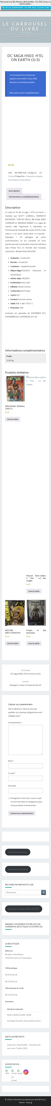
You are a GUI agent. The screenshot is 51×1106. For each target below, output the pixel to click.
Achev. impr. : (16, 278)
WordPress (40, 1099)
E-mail (12, 773)
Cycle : (13, 295)
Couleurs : (15, 266)
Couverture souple (34, 176)
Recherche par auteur (17, 852)
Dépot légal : (16, 270)
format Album (24, 180)
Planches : (15, 307)
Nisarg (29, 1102)
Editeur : (14, 286)
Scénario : (15, 258)
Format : (14, 299)
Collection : (15, 291)
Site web (12, 785)
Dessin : (14, 262)
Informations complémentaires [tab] (24, 196)
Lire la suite (12, 419)
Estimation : (16, 282)
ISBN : (13, 303)
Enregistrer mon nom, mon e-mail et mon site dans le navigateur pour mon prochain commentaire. (26, 801)
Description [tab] (14, 190)
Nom (11, 761)
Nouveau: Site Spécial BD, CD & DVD (23, 909)
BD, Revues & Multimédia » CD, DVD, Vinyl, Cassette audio (25, 8)
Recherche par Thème (18, 869)
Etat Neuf (12, 180)
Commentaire (15, 722)
